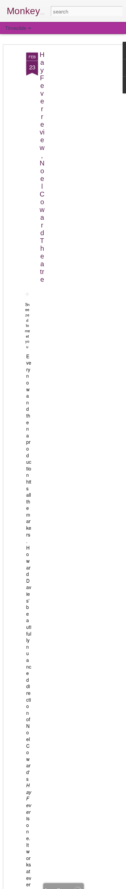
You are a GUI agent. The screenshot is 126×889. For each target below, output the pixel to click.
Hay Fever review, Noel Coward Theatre (42, 167)
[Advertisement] (68, 159)
